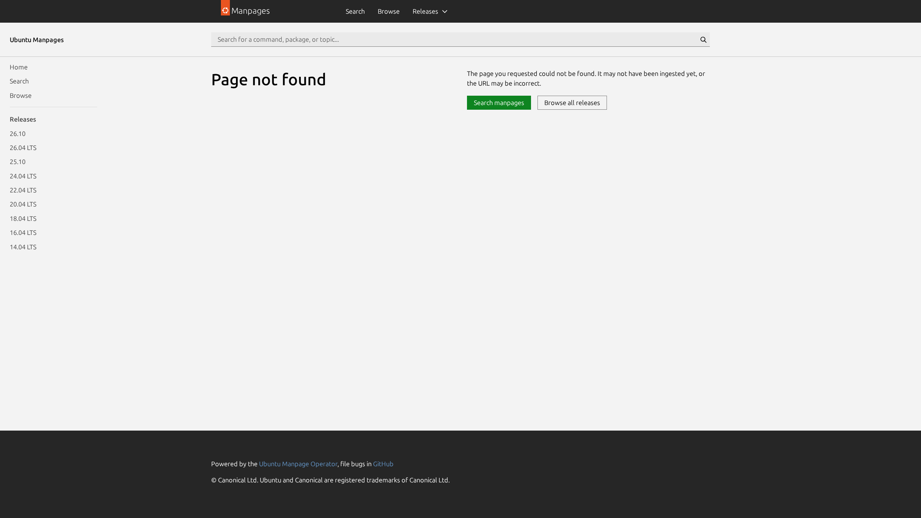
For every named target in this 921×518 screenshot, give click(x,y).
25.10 (18, 161)
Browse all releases (572, 102)
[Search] (703, 39)
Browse (389, 11)
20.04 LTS (23, 204)
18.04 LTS (23, 218)
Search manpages (499, 102)
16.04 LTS (23, 232)
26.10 (18, 133)
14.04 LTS (23, 246)
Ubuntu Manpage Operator (298, 463)
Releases (425, 11)
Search (355, 11)
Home (19, 67)
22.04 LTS (23, 190)
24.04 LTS (23, 176)
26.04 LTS (23, 147)
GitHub (383, 463)
